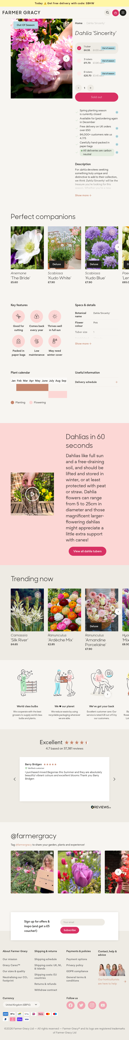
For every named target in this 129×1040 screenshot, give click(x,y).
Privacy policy (74, 965)
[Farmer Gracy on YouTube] (103, 1005)
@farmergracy (24, 844)
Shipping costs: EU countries (45, 976)
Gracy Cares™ (11, 965)
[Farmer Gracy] (21, 12)
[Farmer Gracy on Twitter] (81, 1005)
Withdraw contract (45, 990)
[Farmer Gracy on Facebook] (71, 1005)
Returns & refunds (45, 984)
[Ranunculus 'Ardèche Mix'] (64, 610)
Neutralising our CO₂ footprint (15, 979)
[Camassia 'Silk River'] (27, 610)
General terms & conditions (76, 979)
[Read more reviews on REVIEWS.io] (101, 807)
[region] (64, 779)
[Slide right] (66, 58)
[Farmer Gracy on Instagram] (92, 1005)
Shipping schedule (45, 959)
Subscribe (70, 930)
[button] (123, 12)
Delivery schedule (86, 382)
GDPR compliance (77, 971)
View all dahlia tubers (87, 551)
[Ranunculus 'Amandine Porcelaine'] (101, 610)
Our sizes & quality (14, 971)
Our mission (10, 959)
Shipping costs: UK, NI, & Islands (47, 967)
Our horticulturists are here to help (108, 981)
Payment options (76, 959)
